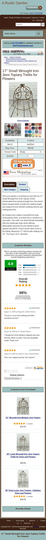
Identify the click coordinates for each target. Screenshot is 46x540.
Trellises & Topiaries (15, 57)
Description (9, 184)
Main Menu (10, 33)
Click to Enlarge (23, 121)
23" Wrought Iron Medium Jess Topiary (23, 418)
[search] (28, 24)
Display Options (17, 375)
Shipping (24, 190)
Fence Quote (26, 18)
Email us (36, 527)
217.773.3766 (17, 43)
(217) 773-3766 (36, 13)
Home (6, 18)
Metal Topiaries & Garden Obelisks (16, 59)
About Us (35, 18)
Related (22, 184)
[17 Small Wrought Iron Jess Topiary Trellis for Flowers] (12, 129)
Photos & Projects (15, 18)
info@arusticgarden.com (23, 46)
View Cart (39, 20)
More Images (10, 190)
